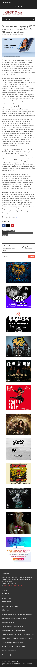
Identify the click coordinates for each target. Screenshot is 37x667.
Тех (14, 231)
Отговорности (6, 601)
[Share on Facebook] (4, 225)
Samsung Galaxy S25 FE (25, 233)
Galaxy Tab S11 (13, 233)
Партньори (5, 593)
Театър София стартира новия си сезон (8, 248)
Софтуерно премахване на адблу (13, 643)
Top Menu (8, 2)
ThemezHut (5, 665)
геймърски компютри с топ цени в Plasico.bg (17, 614)
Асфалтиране (6, 630)
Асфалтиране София (8, 618)
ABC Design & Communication (13, 585)
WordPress (17, 663)
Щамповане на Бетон (9, 651)
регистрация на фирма (9, 638)
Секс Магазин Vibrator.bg (25, 634)
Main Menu (8, 19)
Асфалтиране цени (8, 622)
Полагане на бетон (8, 647)
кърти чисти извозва (18, 630)
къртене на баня (21, 618)
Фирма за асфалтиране (9, 655)
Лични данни (6, 598)
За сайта (4, 591)
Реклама (4, 596)
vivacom (5, 235)
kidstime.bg (5, 610)
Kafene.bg (15, 661)
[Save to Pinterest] (12, 225)
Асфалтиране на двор (25, 638)
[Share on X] (8, 225)
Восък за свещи (20, 647)
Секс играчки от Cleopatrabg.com (13, 626)
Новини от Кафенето (17, 34)
